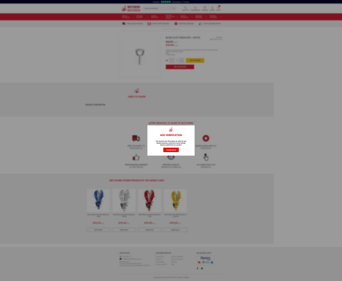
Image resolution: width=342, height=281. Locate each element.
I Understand (171, 150)
